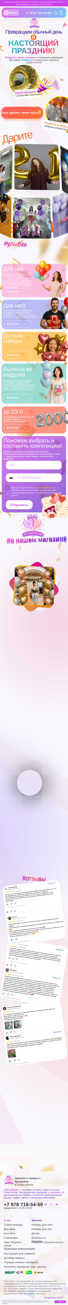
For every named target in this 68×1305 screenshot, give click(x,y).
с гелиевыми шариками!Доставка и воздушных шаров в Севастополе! (34, 60)
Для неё (13, 269)
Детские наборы (13, 338)
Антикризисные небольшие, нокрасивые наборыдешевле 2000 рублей (18, 419)
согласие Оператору (43, 487)
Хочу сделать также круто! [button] (20, 112)
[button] (39, 112)
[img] (34, 1077)
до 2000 (13, 412)
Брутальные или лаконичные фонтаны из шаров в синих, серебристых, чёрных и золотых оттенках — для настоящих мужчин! (21, 313)
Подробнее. (5, 1303)
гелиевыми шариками (28, 93)
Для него (14, 305)
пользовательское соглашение (32, 1301)
